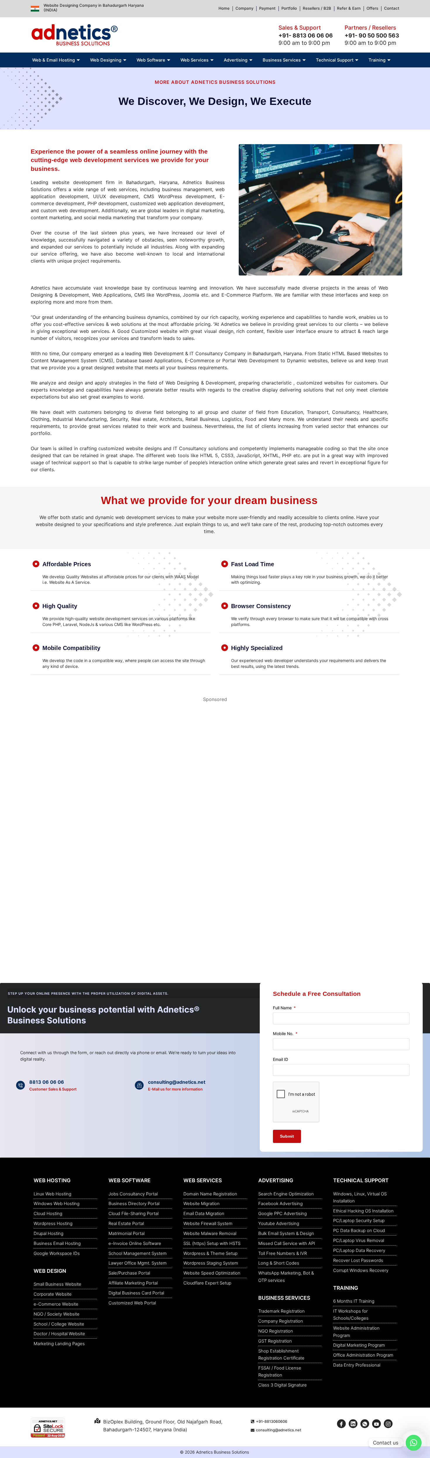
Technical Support (334, 60)
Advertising (235, 60)
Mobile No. (284, 1033)
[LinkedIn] (353, 1423)
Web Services (194, 60)
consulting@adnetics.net (176, 1082)
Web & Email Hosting (53, 60)
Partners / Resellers (370, 27)
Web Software (151, 60)
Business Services (282, 60)
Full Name (283, 1007)
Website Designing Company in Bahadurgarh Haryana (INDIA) (94, 7)
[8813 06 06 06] (20, 1085)
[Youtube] (376, 1423)
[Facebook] (341, 1423)
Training (377, 60)
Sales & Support (299, 27)
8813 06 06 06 (46, 1082)
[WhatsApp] (364, 1423)
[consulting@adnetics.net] (139, 1085)
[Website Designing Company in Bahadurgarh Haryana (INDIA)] (35, 8)
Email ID (280, 1059)
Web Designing (105, 60)
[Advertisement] (203, 750)
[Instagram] (388, 1423)
